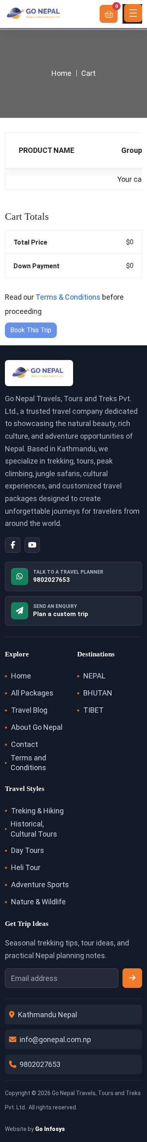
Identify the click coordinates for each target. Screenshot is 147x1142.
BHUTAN (97, 693)
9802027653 (40, 1064)
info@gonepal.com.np (55, 1039)
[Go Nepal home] (34, 13)
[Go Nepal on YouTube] (32, 545)
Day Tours (27, 850)
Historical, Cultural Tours (34, 829)
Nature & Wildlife (38, 901)
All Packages (32, 693)
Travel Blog (29, 710)
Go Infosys (50, 1129)
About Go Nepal (36, 727)
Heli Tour (25, 867)
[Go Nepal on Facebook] (12, 545)
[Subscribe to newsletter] (132, 978)
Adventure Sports (40, 884)
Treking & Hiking (37, 810)
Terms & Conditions (68, 297)
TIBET (93, 710)
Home (61, 73)
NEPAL (94, 676)
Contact (24, 744)
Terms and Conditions (28, 762)
